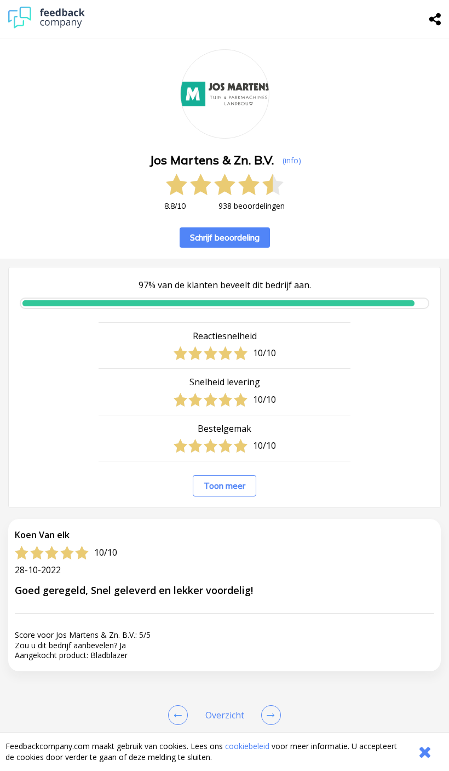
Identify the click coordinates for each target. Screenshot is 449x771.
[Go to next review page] (269, 715)
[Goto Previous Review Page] (180, 715)
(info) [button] (292, 160)
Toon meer (224, 486)
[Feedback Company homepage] (46, 25)
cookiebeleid (247, 746)
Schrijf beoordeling (225, 237)
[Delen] (435, 19)
